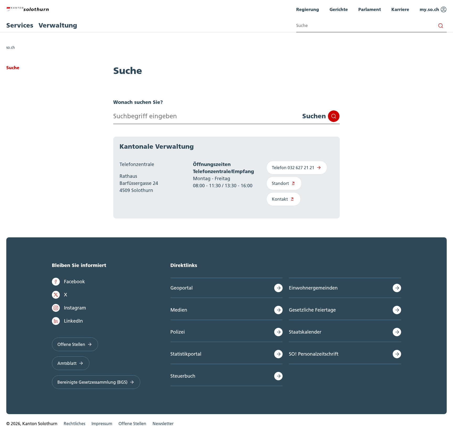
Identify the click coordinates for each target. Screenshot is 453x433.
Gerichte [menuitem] (339, 9)
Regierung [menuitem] (307, 9)
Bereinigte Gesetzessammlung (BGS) (92, 382)
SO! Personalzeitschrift (313, 354)
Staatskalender (305, 332)
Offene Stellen (71, 344)
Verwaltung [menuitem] (58, 25)
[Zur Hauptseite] (27, 8)
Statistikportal (185, 354)
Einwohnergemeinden (313, 288)
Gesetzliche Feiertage (312, 310)
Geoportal (181, 288)
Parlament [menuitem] (369, 9)
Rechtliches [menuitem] (74, 423)
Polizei (177, 332)
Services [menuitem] (19, 25)
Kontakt (280, 199)
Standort (280, 183)
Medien (178, 310)
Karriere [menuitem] (400, 9)
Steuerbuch (182, 376)
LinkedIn (73, 321)
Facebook (74, 282)
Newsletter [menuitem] (163, 423)
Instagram (75, 308)
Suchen (314, 116)
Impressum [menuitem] (101, 423)
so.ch (10, 47)
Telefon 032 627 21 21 (293, 167)
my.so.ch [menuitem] (430, 9)
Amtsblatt (67, 363)
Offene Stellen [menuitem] (132, 423)
